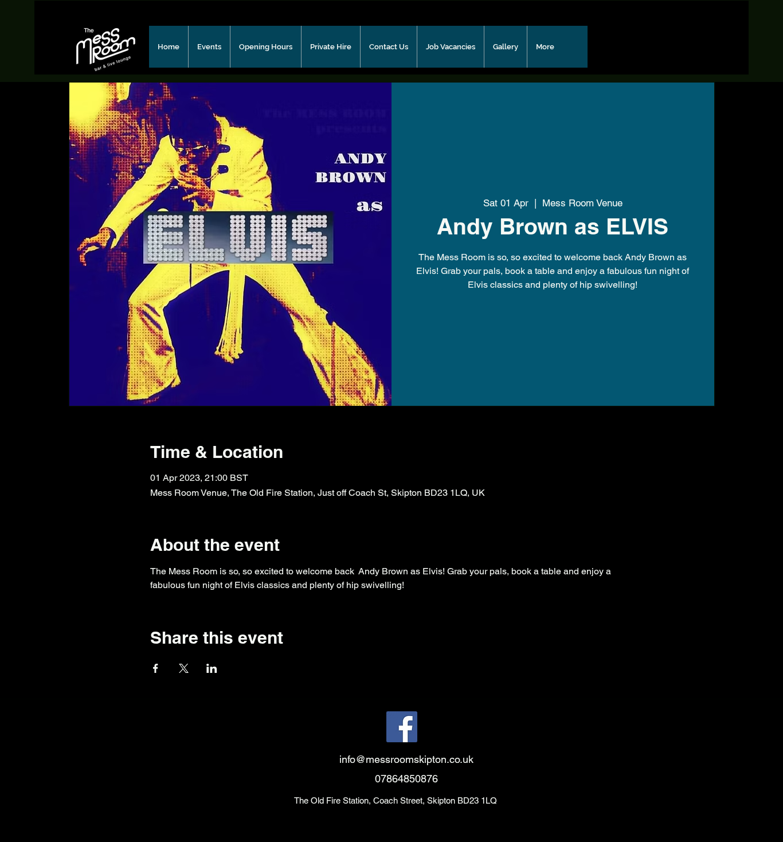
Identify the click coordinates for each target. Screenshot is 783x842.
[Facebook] (401, 726)
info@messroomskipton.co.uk (406, 759)
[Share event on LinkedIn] (211, 668)
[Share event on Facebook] (155, 668)
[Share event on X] (183, 668)
